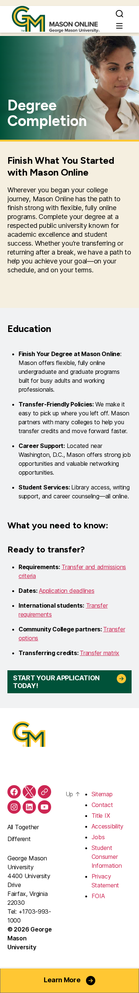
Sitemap (102, 794)
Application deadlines (66, 590)
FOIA (98, 896)
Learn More (62, 980)
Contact (102, 804)
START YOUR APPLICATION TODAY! (56, 682)
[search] (119, 13)
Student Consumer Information (107, 856)
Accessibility (108, 826)
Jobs (98, 837)
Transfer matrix (99, 653)
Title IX (101, 815)
